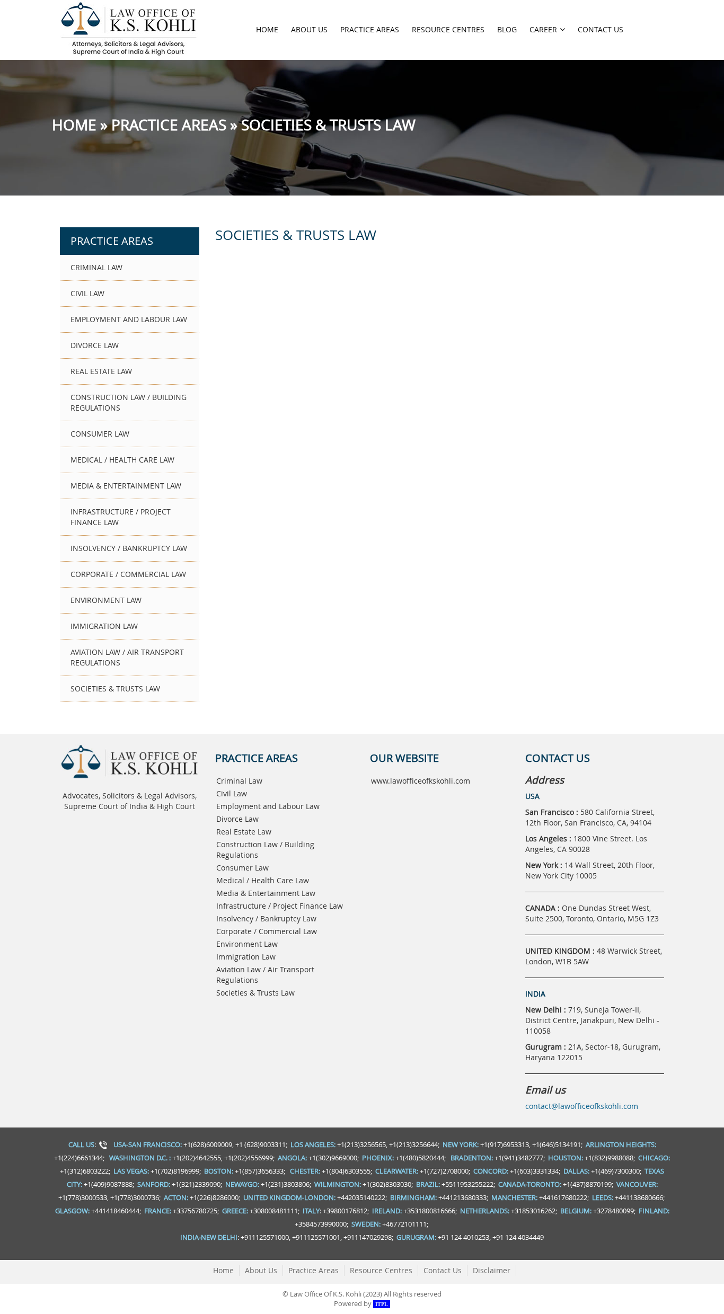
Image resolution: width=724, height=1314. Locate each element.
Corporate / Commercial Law (128, 574)
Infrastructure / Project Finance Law (120, 517)
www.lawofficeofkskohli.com (420, 781)
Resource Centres (448, 29)
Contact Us (600, 29)
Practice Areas (369, 29)
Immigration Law (104, 626)
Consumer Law (99, 434)
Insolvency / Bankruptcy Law (128, 548)
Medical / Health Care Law (122, 460)
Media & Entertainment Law (125, 486)
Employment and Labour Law (128, 319)
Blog (507, 29)
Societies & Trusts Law (115, 688)
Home (267, 29)
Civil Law (87, 293)
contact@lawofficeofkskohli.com (581, 1106)
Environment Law (106, 600)
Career (543, 29)
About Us (309, 29)
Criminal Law (96, 267)
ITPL (381, 1304)
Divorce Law (94, 345)
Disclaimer (491, 1270)
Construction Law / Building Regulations (128, 402)
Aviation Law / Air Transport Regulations (127, 657)
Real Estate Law (101, 371)
